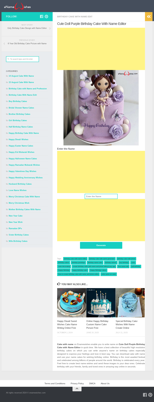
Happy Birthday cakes (98, 270)
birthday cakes (63, 262)
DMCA (92, 383)
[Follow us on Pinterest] (46, 16)
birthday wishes (111, 262)
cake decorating (64, 266)
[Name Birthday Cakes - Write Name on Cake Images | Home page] (17, 6)
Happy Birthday (63, 270)
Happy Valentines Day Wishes (22, 171)
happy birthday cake (79, 270)
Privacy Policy (77, 383)
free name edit (123, 266)
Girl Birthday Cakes (18, 120)
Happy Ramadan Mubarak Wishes (24, 165)
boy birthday (123, 262)
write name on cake (109, 274)
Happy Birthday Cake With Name (24, 133)
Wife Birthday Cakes (18, 241)
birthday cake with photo (126, 259)
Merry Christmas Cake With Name (24, 196)
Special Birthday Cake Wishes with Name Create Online (126, 324)
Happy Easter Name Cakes (21, 146)
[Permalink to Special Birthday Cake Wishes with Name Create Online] (130, 302)
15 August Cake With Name (21, 82)
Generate (101, 245)
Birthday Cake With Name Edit (74, 16)
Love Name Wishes (17, 190)
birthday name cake (95, 262)
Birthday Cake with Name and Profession (28, 88)
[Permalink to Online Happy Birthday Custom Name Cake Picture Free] (100, 302)
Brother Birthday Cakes (19, 114)
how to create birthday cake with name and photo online (78, 274)
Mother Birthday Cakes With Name (24, 209)
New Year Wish (16, 222)
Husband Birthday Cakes (20, 184)
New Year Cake (15, 216)
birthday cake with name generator (102, 259)
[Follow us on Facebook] (41, 16)
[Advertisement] (101, 49)
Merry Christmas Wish (19, 203)
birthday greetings (78, 262)
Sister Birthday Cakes (19, 235)
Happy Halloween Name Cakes (23, 158)
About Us (105, 383)
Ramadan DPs (15, 228)
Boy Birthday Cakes (18, 101)
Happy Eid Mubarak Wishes (21, 152)
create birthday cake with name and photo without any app (94, 266)
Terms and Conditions (55, 383)
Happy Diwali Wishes (18, 139)
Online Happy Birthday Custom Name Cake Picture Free (97, 324)
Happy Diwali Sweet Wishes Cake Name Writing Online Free (67, 324)
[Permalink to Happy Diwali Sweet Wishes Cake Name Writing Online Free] (71, 302)
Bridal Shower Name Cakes (21, 108)
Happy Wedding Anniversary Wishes (26, 177)
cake (133, 262)
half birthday (135, 266)
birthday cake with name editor (75, 259)
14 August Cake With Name (21, 76)
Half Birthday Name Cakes (21, 127)
